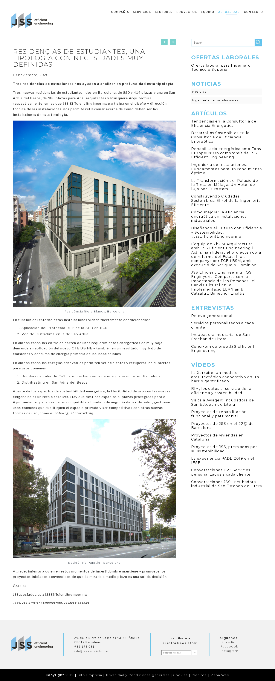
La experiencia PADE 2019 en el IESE (222, 460)
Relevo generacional (212, 316)
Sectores (164, 12)
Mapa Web (219, 675)
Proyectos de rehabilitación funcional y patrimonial (219, 414)
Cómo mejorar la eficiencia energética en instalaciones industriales (219, 216)
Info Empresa (90, 675)
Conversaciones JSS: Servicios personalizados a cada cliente (221, 472)
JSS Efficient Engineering (42, 602)
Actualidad (229, 12)
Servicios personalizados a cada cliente (222, 325)
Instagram (229, 651)
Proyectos (186, 12)
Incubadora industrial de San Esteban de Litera (220, 337)
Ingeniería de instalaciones (215, 100)
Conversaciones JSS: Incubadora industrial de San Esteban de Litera (226, 484)
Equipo (207, 12)
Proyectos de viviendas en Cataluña (217, 437)
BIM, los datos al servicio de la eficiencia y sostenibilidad (221, 391)
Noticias (199, 91)
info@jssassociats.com (91, 651)
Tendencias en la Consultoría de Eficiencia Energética (224, 123)
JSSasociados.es (77, 602)
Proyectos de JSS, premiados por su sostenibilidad (224, 449)
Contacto (253, 12)
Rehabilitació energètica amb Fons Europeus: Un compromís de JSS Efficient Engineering (226, 153)
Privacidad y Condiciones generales (138, 675)
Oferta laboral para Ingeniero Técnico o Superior (221, 67)
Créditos (198, 675)
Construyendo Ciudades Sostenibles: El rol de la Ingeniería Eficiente (226, 200)
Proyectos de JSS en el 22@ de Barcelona (222, 426)
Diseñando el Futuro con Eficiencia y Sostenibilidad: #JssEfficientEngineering (226, 232)
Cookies (180, 675)
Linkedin (227, 642)
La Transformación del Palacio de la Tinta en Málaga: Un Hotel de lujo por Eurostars (224, 185)
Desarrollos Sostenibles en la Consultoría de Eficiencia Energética (220, 137)
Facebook (229, 646)
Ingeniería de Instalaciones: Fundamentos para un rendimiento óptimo (226, 169)
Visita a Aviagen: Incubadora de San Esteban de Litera (222, 402)
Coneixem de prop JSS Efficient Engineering (223, 348)
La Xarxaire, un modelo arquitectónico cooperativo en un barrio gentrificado (225, 377)
